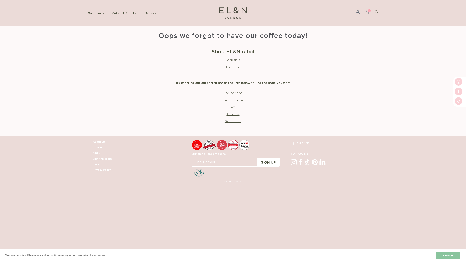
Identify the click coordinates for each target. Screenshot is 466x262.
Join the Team (102, 159)
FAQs (233, 107)
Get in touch (233, 121)
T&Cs (96, 164)
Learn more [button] (97, 255)
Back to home (233, 93)
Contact (98, 147)
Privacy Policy (102, 170)
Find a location (233, 100)
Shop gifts (233, 60)
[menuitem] (97, 13)
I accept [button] (448, 255)
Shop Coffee (233, 67)
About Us (232, 114)
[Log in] (358, 13)
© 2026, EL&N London (229, 181)
